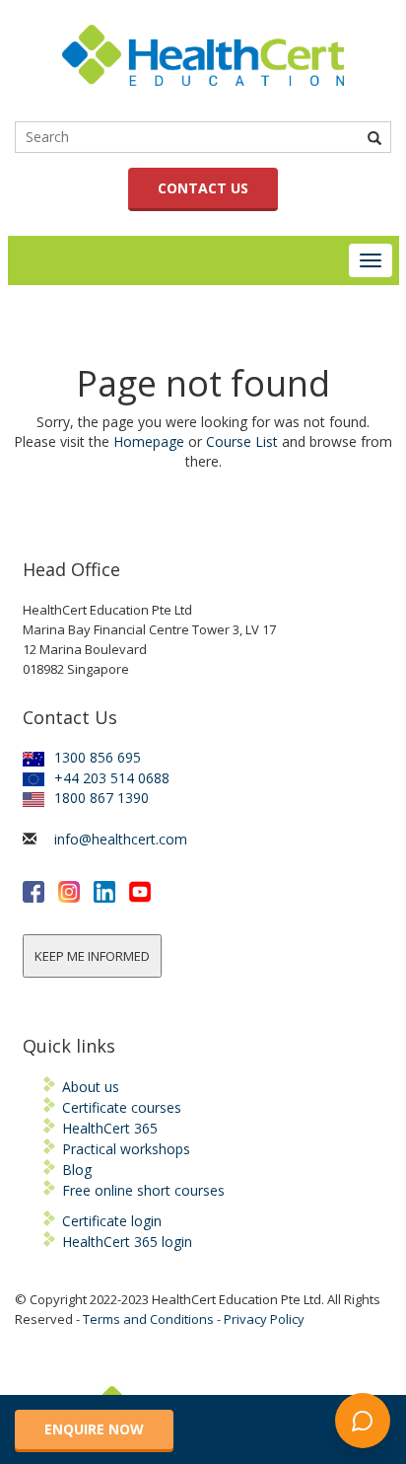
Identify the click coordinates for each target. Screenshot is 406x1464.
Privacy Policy (264, 1319)
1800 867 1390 (101, 797)
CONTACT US (203, 188)
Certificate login (112, 1220)
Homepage (148, 441)
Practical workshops (126, 1148)
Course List (242, 441)
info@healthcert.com (120, 839)
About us (90, 1086)
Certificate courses (121, 1107)
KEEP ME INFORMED (92, 956)
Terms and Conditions (148, 1319)
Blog (77, 1169)
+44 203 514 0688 (111, 778)
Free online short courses (143, 1190)
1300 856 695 (97, 757)
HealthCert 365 (110, 1128)
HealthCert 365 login (127, 1241)
